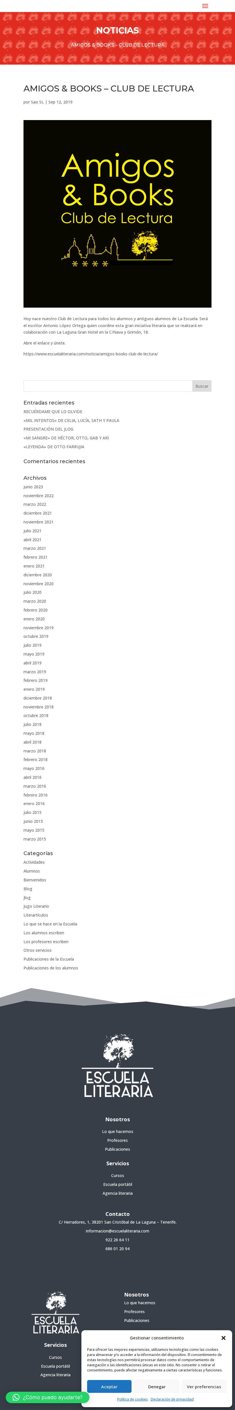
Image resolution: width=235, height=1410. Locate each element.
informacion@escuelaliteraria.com (117, 1231)
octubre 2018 (35, 715)
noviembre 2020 (38, 583)
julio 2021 (32, 530)
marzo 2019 (34, 671)
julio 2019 (32, 645)
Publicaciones (117, 1149)
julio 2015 (32, 812)
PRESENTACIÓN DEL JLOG (48, 429)
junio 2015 (33, 821)
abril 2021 (32, 539)
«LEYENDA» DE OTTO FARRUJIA (53, 446)
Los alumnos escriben (43, 932)
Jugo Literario (36, 906)
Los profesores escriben (45, 941)
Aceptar (109, 1386)
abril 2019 (32, 663)
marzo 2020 (34, 601)
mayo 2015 (33, 830)
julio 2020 (32, 592)
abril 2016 (32, 777)
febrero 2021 (35, 557)
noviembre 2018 (38, 707)
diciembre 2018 (37, 698)
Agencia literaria (118, 1193)
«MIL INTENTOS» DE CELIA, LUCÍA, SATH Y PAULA (71, 420)
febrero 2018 (35, 759)
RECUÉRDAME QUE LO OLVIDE (52, 411)
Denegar (157, 1386)
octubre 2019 (35, 636)
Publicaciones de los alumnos (50, 968)
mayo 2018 (33, 733)
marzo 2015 (34, 839)
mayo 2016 (33, 768)
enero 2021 (34, 566)
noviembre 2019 (38, 627)
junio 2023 (33, 486)
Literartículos (35, 915)
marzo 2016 (34, 786)
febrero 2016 (35, 795)
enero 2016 (34, 803)
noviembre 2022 (38, 495)
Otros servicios (37, 950)
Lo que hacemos (117, 1131)
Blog (27, 888)
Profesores (117, 1140)
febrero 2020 (35, 610)
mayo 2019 (33, 654)
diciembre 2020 (37, 574)
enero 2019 (34, 689)
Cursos (117, 1175)
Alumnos (31, 871)
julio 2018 (32, 724)
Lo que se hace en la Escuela (50, 924)
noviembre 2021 (38, 522)
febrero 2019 (35, 680)
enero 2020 (34, 619)
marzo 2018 (34, 751)
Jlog (27, 897)
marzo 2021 (34, 548)
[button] (223, 1338)
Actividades (34, 862)
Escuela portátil (117, 1184)
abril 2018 (32, 742)
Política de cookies (132, 1399)
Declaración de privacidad (172, 1399)
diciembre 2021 (37, 513)
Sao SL (37, 102)
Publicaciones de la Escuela (48, 959)
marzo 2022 (34, 504)
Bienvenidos (34, 880)
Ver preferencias (204, 1386)
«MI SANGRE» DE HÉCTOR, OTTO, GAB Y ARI (66, 438)
